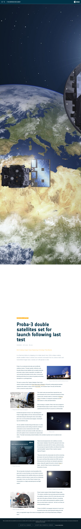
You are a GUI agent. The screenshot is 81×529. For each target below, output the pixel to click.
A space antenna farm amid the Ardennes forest (58, 380)
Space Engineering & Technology (36, 350)
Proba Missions (48, 350)
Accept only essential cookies (44, 525)
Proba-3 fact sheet (16, 466)
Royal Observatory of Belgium (38, 384)
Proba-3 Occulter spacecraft (18, 509)
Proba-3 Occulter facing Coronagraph (20, 409)
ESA (18, 350)
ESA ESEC (38, 386)
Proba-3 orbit (51, 431)
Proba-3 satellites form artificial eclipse (56, 489)
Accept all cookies (25, 525)
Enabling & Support (24, 350)
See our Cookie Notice (59, 525)
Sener (60, 463)
